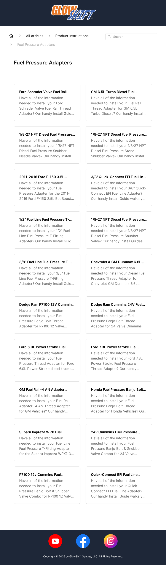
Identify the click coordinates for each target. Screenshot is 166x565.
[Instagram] (111, 541)
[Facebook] (83, 541)
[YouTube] (55, 541)
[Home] (11, 35)
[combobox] (131, 36)
